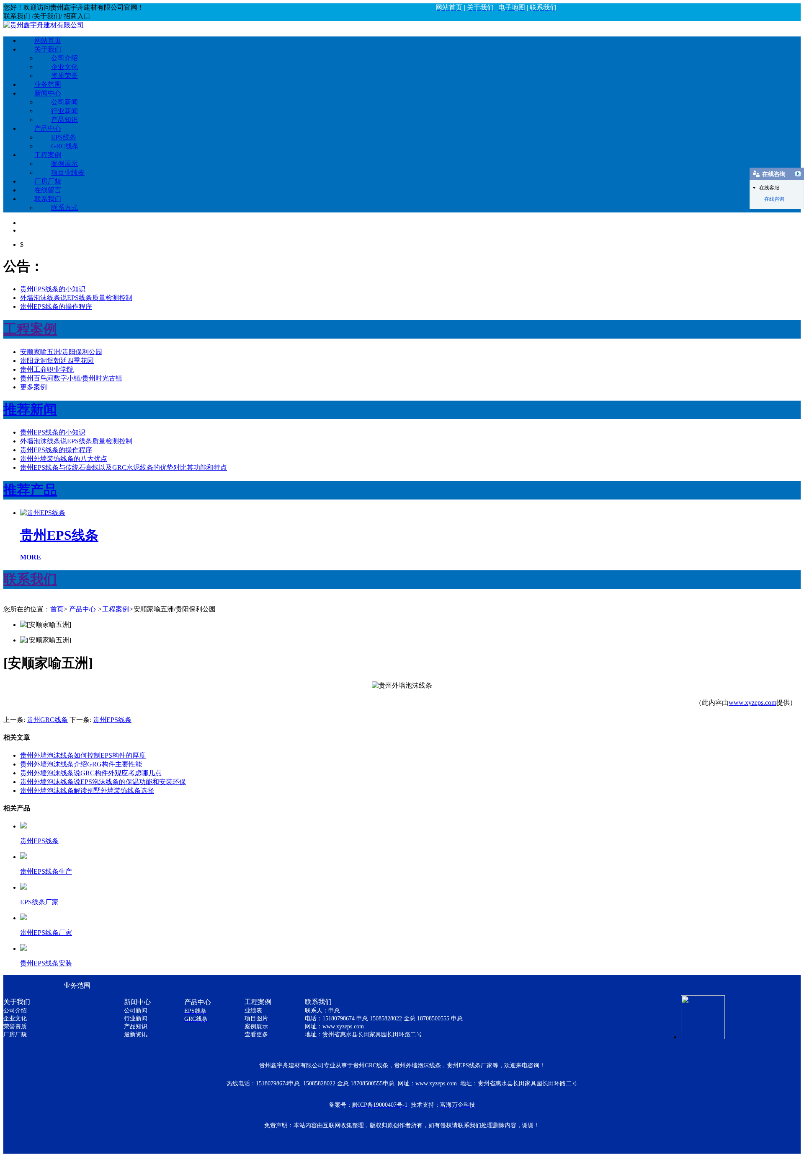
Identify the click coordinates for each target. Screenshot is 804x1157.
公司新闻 (64, 102)
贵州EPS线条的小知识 (52, 288)
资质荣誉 (64, 75)
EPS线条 (63, 137)
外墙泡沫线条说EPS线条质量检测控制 (76, 297)
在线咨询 (774, 199)
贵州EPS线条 (112, 719)
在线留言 (47, 190)
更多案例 (33, 387)
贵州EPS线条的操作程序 (56, 306)
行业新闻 (64, 110)
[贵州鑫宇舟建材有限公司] (43, 24)
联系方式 (64, 207)
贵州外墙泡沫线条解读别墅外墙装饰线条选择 (87, 790)
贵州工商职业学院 (47, 369)
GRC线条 (65, 146)
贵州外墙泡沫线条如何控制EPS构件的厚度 (83, 755)
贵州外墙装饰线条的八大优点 (63, 458)
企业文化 (64, 66)
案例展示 (64, 163)
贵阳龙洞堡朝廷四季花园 (57, 360)
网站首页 (47, 40)
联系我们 (47, 198)
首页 (57, 609)
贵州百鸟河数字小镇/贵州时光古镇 (71, 378)
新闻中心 (47, 93)
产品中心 (47, 128)
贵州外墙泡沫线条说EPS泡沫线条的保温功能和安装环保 (103, 781)
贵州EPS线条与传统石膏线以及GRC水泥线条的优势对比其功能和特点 (123, 467)
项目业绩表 (68, 172)
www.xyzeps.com (752, 702)
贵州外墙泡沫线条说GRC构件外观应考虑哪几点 (91, 773)
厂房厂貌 (47, 181)
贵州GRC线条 (47, 719)
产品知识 (64, 119)
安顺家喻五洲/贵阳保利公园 (61, 351)
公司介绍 (64, 58)
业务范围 (47, 84)
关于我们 (47, 49)
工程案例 (47, 154)
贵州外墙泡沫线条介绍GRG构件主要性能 (81, 764)
